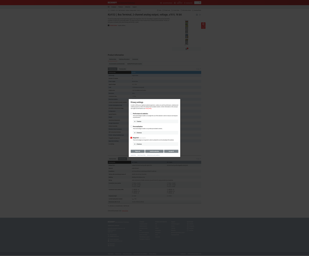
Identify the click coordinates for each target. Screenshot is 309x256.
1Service (139, 121)
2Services (139, 144)
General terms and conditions (153, 155)
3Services (139, 133)
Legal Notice (133, 155)
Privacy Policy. (148, 108)
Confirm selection (154, 151)
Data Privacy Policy (141, 155)
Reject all (137, 151)
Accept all (171, 151)
